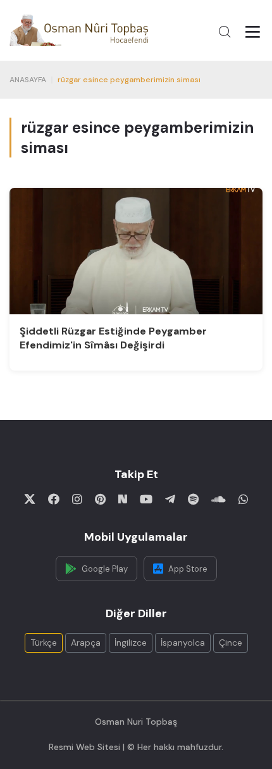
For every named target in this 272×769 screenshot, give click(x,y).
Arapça (86, 642)
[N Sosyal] (122, 499)
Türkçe (43, 642)
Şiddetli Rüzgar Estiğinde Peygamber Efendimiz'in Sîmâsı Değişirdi (113, 338)
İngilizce (130, 642)
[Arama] (224, 31)
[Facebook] (53, 499)
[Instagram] (77, 499)
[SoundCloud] (218, 499)
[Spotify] (193, 499)
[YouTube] (146, 499)
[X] (29, 499)
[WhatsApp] (243, 499)
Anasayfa (27, 80)
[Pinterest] (100, 499)
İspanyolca (183, 642)
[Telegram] (170, 499)
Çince (230, 642)
